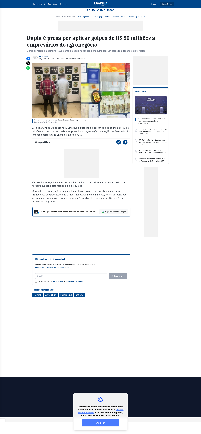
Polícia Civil (66, 295)
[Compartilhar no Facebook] (28, 58)
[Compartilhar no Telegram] (125, 142)
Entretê (56, 4)
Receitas (63, 4)
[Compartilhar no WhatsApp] (28, 68)
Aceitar (100, 422)
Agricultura (50, 295)
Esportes (47, 4)
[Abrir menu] (28, 4)
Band (58, 17)
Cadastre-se (167, 4)
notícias (79, 295)
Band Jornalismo (68, 17)
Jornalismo (37, 4)
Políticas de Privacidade (75, 281)
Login (155, 4)
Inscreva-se (119, 276)
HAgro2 (38, 295)
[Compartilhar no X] (28, 63)
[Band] (100, 4)
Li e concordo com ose (61, 281)
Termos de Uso (58, 281)
